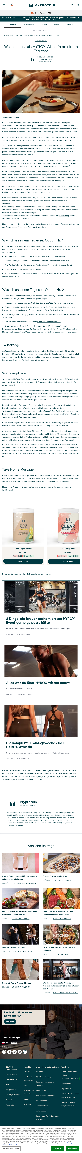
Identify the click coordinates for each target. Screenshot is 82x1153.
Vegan (26, 1099)
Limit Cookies (72, 1148)
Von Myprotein (45, 59)
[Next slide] (78, 534)
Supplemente (29, 24)
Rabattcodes (67, 1084)
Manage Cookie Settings (11, 1148)
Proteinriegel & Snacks (29, 1092)
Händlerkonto (41, 1101)
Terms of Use (12, 1144)
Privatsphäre (41, 1090)
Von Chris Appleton (22, 951)
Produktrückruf (11, 1105)
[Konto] (72, 5)
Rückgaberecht (11, 1090)
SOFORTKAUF (23, 561)
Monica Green (26, 694)
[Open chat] (25, 1052)
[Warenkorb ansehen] (78, 5)
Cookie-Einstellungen (11, 1038)
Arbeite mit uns (42, 1106)
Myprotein (25, 634)
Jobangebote (41, 1111)
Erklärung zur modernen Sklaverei (45, 1083)
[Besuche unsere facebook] (9, 1052)
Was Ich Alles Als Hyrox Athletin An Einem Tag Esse (41, 35)
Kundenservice (11, 1074)
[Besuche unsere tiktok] (14, 1052)
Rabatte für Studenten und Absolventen (70, 1095)
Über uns (39, 1072)
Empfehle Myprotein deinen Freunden (70, 1075)
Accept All (57, 1148)
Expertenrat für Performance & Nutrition (47, 1117)
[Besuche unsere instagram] (4, 1052)
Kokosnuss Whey (9, 329)
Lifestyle (70, 24)
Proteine (27, 1072)
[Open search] (12, 5)
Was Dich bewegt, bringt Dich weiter (68, 1104)
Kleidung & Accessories (29, 1078)
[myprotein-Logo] (42, 5)
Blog (11, 35)
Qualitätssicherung (43, 1077)
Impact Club (66, 1089)
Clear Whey (64, 216)
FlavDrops (57, 329)
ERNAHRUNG (41, 41)
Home (6, 35)
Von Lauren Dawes (62, 880)
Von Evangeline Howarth (24, 883)
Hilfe (7, 1084)
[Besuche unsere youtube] (20, 1052)
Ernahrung (18, 35)
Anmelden (10, 1022)
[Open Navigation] (4, 5)
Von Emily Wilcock (62, 919)
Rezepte (57, 24)
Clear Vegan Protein (23, 549)
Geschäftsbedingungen (45, 1095)
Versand (9, 1100)
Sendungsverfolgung (13, 1095)
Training (44, 24)
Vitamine (27, 1104)
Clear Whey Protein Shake (29, 269)
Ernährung (12, 24)
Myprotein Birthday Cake (60, 265)
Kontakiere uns (11, 1079)
